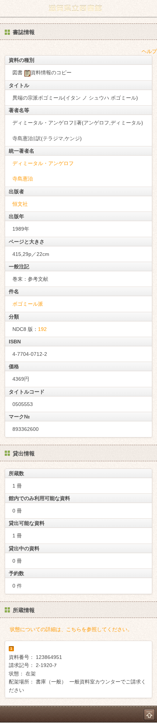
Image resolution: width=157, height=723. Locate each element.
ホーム (7, 8)
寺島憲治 (22, 179)
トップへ (149, 714)
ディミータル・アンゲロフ (43, 163)
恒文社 (20, 204)
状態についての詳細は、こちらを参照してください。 (71, 629)
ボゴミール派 (27, 304)
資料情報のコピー (51, 72)
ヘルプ (149, 51)
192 (42, 329)
